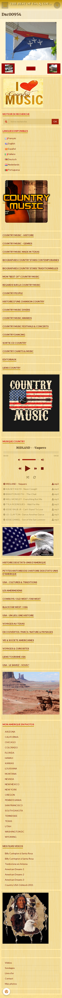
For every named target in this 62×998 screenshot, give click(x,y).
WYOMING (10, 836)
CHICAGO (10, 742)
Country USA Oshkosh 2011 (19, 885)
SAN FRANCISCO (14, 805)
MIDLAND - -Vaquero (16, 484)
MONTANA (11, 773)
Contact (9, 978)
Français (11, 138)
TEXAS (8, 821)
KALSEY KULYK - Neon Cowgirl (21, 489)
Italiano (11, 154)
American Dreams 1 (14, 869)
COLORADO (11, 747)
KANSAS (9, 763)
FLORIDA (9, 752)
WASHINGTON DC (14, 831)
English (11, 143)
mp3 (56, 484)
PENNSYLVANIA (13, 800)
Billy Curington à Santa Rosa (19, 853)
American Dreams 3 (14, 879)
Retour (30, 68)
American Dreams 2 (14, 874)
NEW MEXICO (12, 784)
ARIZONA (10, 731)
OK (55, 121)
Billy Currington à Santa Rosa (19, 858)
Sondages (10, 968)
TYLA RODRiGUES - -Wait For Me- (23, 504)
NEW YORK (11, 789)
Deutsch (12, 159)
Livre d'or (9, 973)
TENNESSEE (11, 815)
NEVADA (9, 779)
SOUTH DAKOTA (14, 810)
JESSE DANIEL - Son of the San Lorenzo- (26, 519)
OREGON (10, 794)
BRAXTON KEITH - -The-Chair (21, 494)
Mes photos (11, 983)
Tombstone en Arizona (16, 864)
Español (11, 148)
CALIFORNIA (11, 737)
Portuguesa (13, 169)
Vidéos (8, 962)
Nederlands (13, 164)
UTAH (8, 826)
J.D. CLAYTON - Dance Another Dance (25, 514)
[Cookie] (6, 991)
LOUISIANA (11, 768)
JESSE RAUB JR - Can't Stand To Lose (24, 509)
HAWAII (9, 758)
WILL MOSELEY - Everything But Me (24, 499)
